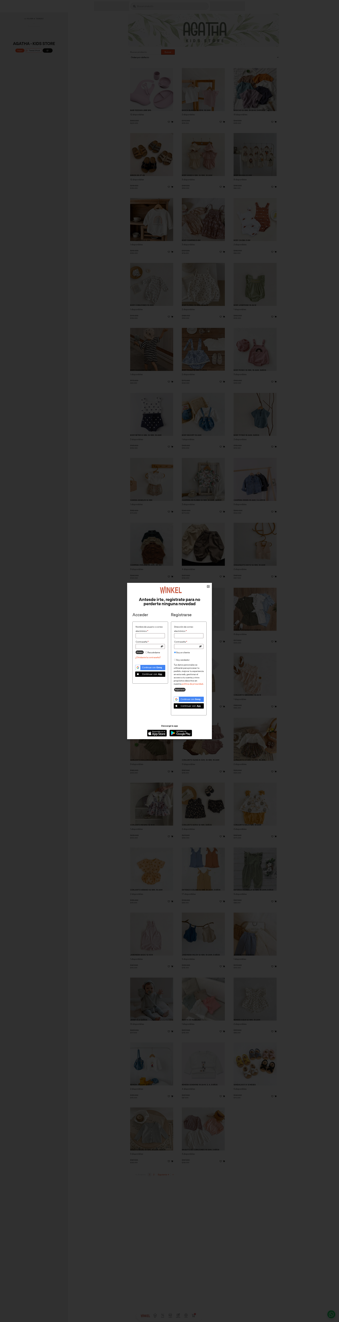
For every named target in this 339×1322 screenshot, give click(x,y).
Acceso (140, 652)
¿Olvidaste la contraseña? (148, 657)
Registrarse (180, 689)
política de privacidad (192, 684)
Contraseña (148, 641)
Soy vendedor (183, 660)
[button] (208, 586)
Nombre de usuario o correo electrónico (149, 628)
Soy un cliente (183, 652)
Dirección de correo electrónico (186, 628)
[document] (169, 661)
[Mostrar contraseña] (161, 646)
